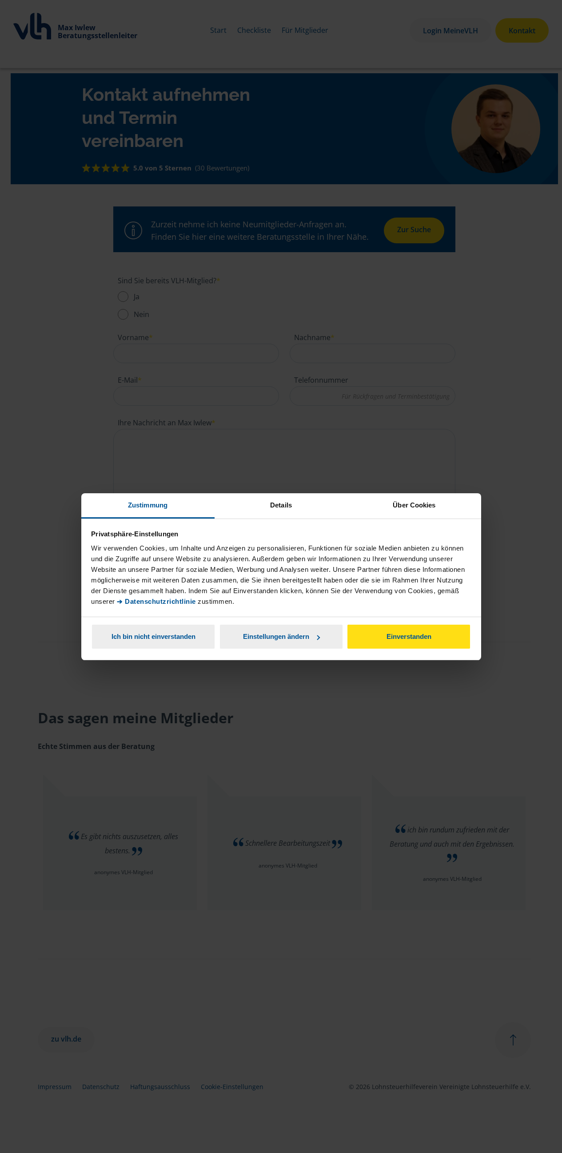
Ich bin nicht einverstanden (153, 636)
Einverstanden (409, 636)
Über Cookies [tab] (414, 505)
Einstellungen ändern (276, 636)
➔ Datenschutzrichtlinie (156, 601)
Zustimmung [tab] (147, 505)
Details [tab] (281, 505)
